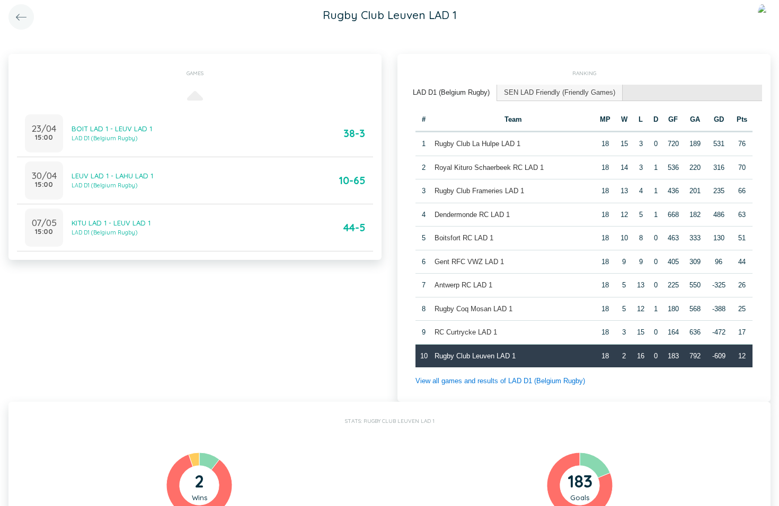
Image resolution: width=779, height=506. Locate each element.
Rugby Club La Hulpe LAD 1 (477, 144)
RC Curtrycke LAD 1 (466, 332)
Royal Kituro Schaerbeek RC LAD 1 (489, 167)
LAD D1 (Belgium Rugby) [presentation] (451, 92)
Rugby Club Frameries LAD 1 (479, 191)
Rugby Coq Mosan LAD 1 (473, 309)
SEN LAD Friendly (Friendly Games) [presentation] (559, 92)
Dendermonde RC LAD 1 (472, 215)
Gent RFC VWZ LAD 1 (469, 262)
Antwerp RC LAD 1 (463, 285)
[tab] (451, 93)
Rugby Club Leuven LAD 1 (475, 356)
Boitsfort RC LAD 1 (464, 238)
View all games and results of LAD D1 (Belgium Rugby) (500, 381)
